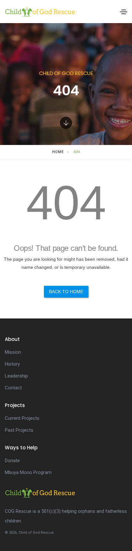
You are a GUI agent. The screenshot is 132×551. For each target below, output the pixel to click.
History (12, 364)
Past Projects (19, 430)
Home (58, 152)
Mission (13, 352)
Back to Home (66, 291)
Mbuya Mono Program (28, 472)
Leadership (16, 376)
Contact (13, 388)
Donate (12, 460)
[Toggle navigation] (123, 12)
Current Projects (22, 418)
